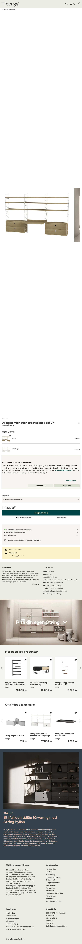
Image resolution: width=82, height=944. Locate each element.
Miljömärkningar (12, 918)
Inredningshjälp (12, 924)
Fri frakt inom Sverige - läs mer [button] (15, 532)
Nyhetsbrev (50, 888)
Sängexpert (10, 921)
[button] (2, 418)
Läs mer (35, 584)
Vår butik (49, 898)
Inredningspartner (53, 877)
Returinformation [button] (10, 535)
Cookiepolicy (51, 885)
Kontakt (49, 872)
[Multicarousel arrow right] (80, 668)
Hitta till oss (51, 896)
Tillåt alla (67, 485)
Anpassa (39, 485)
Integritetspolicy (52, 883)
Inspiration (10, 913)
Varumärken (11, 916)
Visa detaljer (71, 481)
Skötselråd (50, 880)
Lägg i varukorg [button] (41, 513)
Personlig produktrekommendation (20, 926)
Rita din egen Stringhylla (15, 929)
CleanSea (50, 891)
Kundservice (51, 869)
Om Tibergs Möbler (53, 901)
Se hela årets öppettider (55, 926)
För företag (50, 874)
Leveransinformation (54, 893)
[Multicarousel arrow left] (1, 668)
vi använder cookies (63, 470)
